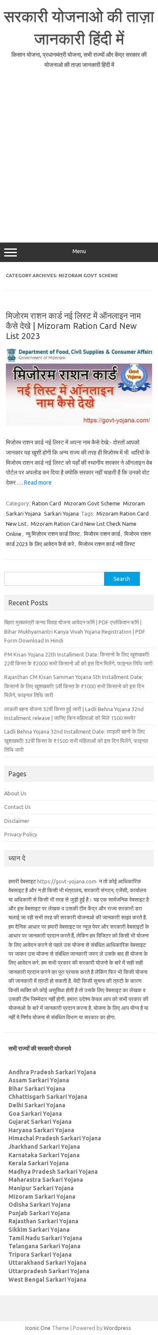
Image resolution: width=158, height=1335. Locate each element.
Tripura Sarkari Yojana (40, 1254)
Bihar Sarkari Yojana (36, 1088)
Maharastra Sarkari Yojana (45, 1179)
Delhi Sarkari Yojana (36, 1105)
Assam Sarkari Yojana (38, 1080)
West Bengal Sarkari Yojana (47, 1279)
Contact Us (17, 807)
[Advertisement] (79, 154)
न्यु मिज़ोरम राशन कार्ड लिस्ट (53, 534)
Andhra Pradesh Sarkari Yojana (52, 1072)
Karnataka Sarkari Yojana (44, 1155)
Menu (79, 251)
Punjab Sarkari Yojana (39, 1213)
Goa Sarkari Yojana (35, 1113)
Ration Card (46, 503)
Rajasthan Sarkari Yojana (43, 1221)
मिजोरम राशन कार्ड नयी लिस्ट (106, 544)
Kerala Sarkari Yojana (38, 1163)
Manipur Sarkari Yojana (41, 1188)
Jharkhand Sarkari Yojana (44, 1146)
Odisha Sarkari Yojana (39, 1204)
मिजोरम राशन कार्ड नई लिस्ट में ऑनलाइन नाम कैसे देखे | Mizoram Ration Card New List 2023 (73, 326)
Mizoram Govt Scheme (92, 503)
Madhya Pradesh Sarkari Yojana (53, 1171)
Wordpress (117, 1328)
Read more (38, 482)
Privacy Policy (20, 834)
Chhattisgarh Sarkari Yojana (47, 1096)
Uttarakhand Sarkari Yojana (47, 1262)
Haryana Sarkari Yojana (41, 1130)
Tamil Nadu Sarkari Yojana (45, 1238)
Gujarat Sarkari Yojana (40, 1121)
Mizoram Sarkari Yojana (41, 1196)
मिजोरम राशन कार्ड (102, 534)
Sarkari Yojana (61, 513)
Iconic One (38, 1328)
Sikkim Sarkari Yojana (39, 1229)
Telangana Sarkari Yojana (44, 1246)
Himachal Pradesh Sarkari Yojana (54, 1138)
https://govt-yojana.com (66, 881)
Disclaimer (16, 821)
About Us (15, 793)
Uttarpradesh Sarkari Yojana (48, 1271)
